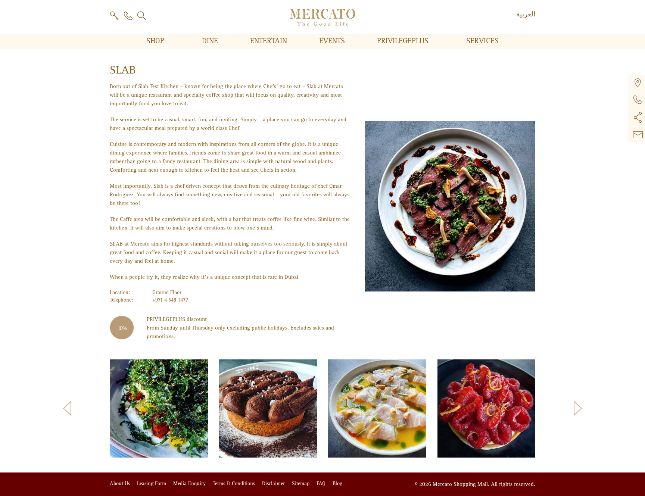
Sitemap (301, 483)
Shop (156, 41)
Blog (337, 483)
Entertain (269, 41)
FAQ (322, 483)
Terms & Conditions (234, 483)
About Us (120, 483)
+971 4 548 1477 (170, 300)
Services (482, 41)
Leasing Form (152, 483)
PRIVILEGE (403, 41)
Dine (211, 41)
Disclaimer (274, 483)
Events (333, 41)
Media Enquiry (190, 483)
